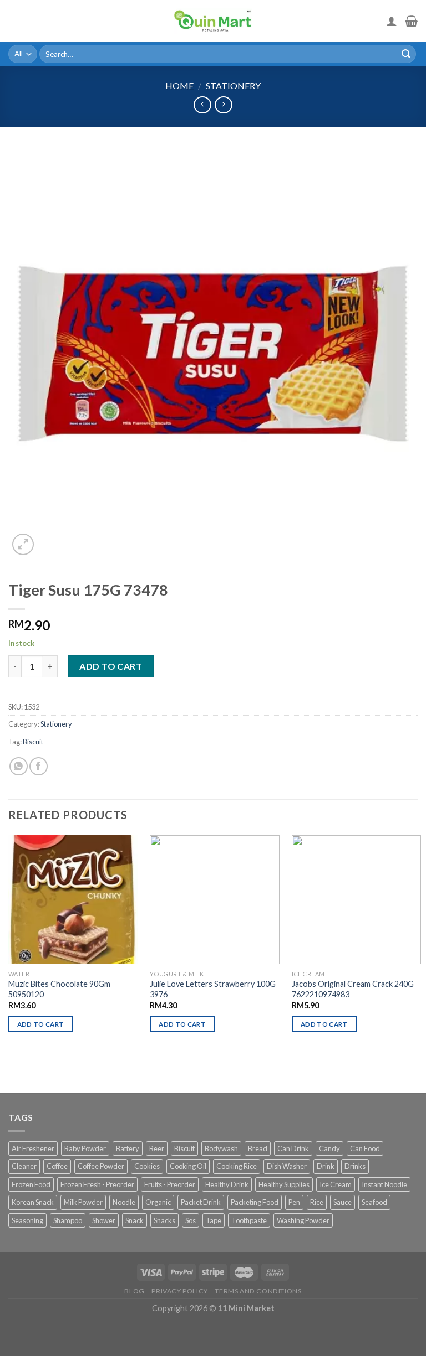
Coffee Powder (101, 1166)
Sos (190, 1220)
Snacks (164, 1220)
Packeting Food (254, 1202)
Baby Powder (85, 1148)
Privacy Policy (179, 1291)
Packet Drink (201, 1202)
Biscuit (33, 741)
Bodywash (221, 1148)
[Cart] (411, 21)
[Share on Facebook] (38, 766)
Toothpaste (249, 1220)
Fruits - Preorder (169, 1184)
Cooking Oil (188, 1166)
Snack (134, 1220)
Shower (103, 1220)
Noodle (124, 1202)
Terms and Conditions (258, 1291)
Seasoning (27, 1220)
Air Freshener (33, 1148)
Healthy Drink (226, 1184)
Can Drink (293, 1148)
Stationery (233, 85)
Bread (257, 1148)
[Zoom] (23, 544)
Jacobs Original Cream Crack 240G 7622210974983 (353, 989)
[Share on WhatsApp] (18, 766)
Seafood (374, 1202)
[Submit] (406, 54)
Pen (294, 1202)
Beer (156, 1148)
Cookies (147, 1166)
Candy (329, 1148)
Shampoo (67, 1220)
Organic (158, 1202)
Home (179, 85)
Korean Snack (33, 1202)
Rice (316, 1202)
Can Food (365, 1148)
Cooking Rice (236, 1166)
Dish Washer (287, 1166)
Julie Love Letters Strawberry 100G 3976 (213, 989)
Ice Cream (336, 1184)
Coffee (57, 1166)
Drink (325, 1166)
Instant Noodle (384, 1184)
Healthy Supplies (284, 1184)
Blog (134, 1291)
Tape (213, 1220)
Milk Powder (83, 1202)
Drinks (355, 1166)
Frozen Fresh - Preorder (97, 1184)
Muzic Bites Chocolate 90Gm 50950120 (59, 989)
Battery (127, 1148)
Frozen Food (31, 1184)
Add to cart (110, 666)
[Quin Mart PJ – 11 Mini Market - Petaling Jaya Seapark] (213, 21)
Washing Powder (303, 1220)
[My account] (391, 21)
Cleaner (24, 1166)
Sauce (342, 1202)
